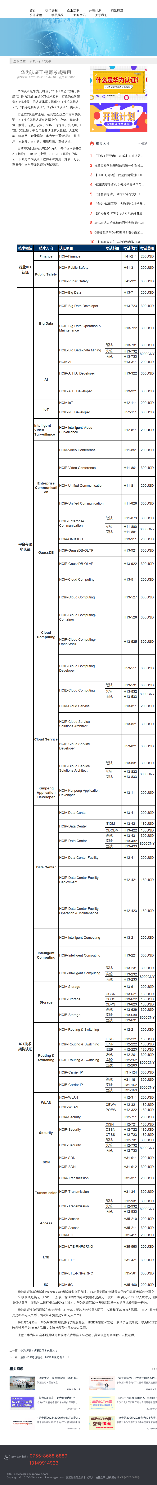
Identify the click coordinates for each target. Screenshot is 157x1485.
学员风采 (58, 15)
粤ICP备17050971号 (128, 1477)
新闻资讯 (79, 15)
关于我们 (101, 15)
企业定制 (73, 10)
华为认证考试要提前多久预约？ (39, 1350)
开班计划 (95, 10)
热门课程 (51, 10)
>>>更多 (142, 143)
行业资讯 (45, 61)
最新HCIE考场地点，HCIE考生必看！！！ (45, 1357)
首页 (33, 10)
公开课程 (36, 15)
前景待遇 (117, 10)
